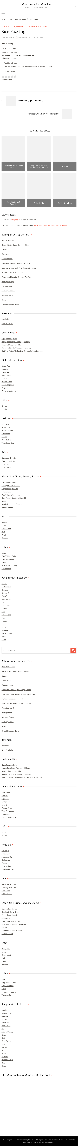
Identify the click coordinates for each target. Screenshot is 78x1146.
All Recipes (5, 27)
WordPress (50, 1142)
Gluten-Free (6, 375)
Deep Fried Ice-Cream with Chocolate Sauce (39, 166)
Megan (4, 621)
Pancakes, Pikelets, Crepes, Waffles (16, 277)
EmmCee (5, 596)
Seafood (5, 538)
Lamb (4, 525)
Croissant (64, 166)
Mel (3, 624)
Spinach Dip (39, 203)
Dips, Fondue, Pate (9, 338)
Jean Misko (6, 599)
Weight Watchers (9, 391)
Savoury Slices (8, 295)
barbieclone (6, 587)
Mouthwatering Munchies (36, 4)
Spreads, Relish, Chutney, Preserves (16, 348)
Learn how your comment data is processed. (52, 225)
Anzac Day (6, 427)
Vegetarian (6, 388)
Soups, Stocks (7, 507)
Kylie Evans (6, 615)
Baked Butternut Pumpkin (13, 203)
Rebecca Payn (7, 633)
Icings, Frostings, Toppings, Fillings (16, 342)
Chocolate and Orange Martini (13, 166)
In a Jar (4, 409)
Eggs (4, 562)
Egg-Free (5, 372)
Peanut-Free (7, 381)
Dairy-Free (6, 366)
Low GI (4, 378)
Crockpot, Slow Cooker (11, 485)
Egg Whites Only (9, 556)
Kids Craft (6, 464)
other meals (6, 492)
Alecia (4, 584)
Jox (3, 602)
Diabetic (5, 369)
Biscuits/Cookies (8, 240)
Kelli (3, 611)
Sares (4, 639)
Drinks (4, 406)
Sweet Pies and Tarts (10, 304)
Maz (3, 618)
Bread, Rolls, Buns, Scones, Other (15, 245)
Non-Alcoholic (7, 324)
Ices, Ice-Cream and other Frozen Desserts (19, 268)
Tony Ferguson (8, 385)
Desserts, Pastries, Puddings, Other (16, 263)
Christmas (6, 433)
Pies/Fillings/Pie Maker (11, 495)
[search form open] (74, 6)
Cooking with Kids (9, 461)
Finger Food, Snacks (10, 488)
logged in (16, 220)
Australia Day (7, 430)
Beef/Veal (6, 522)
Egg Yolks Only (8, 559)
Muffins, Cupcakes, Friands (13, 272)
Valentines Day (8, 443)
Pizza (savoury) (8, 281)
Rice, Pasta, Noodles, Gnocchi (37, 27)
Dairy (4, 553)
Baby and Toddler (18, 27)
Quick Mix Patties (65, 203)
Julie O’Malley (7, 605)
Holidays (5, 424)
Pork (3, 532)
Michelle (5, 630)
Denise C (5, 593)
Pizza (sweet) (7, 286)
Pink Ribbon (6, 440)
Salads (4, 501)
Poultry (4, 535)
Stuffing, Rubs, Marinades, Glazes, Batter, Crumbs (22, 351)
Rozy (3, 636)
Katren (4, 608)
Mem (3, 37)
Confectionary (7, 258)
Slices (4, 300)
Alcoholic (5, 319)
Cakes (4, 249)
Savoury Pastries (8, 291)
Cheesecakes (7, 254)
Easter (4, 437)
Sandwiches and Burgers (12, 504)
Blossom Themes (29, 1142)
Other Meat (6, 528)
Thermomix (6, 568)
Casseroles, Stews (9, 482)
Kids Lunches (7, 467)
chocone (5, 590)
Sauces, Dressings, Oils (11, 345)
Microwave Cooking (9, 565)
